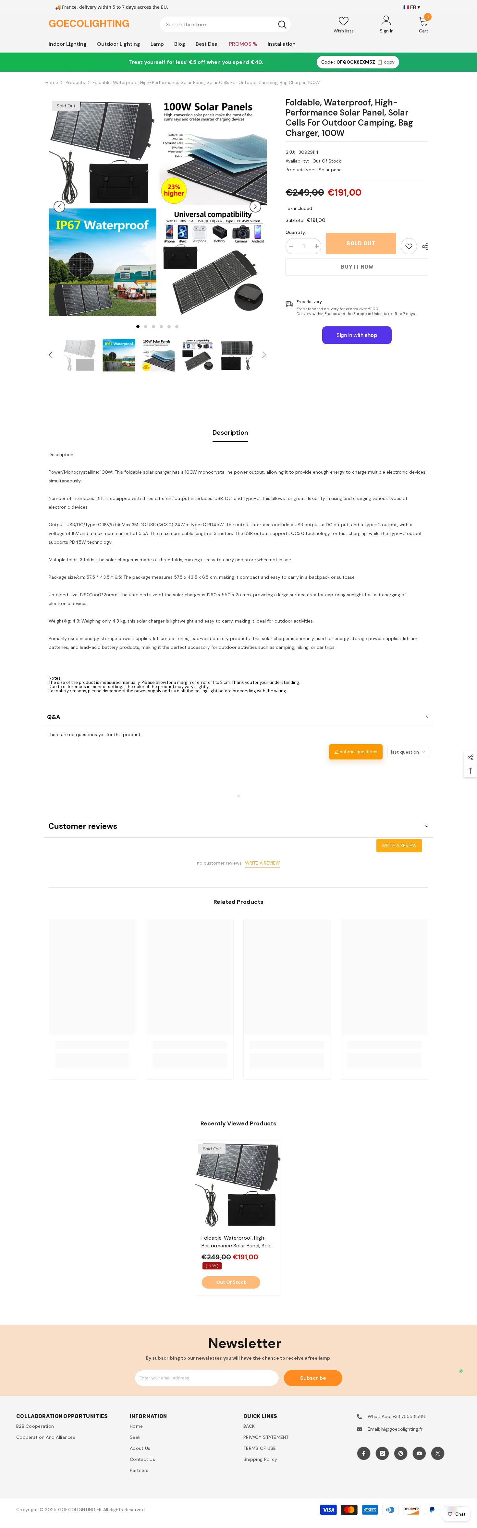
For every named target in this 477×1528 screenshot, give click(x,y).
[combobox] (217, 24)
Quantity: (296, 232)
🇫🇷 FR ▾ (411, 7)
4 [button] (161, 326)
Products (75, 82)
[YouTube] (419, 1453)
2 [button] (145, 326)
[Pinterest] (401, 1453)
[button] (59, 206)
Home (51, 82)
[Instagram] (382, 1453)
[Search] (225, 24)
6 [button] (176, 326)
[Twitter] (438, 1453)
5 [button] (169, 326)
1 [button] (138, 326)
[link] (409, 246)
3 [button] (153, 326)
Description (230, 432)
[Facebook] (364, 1453)
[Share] (422, 246)
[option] (102, 207)
